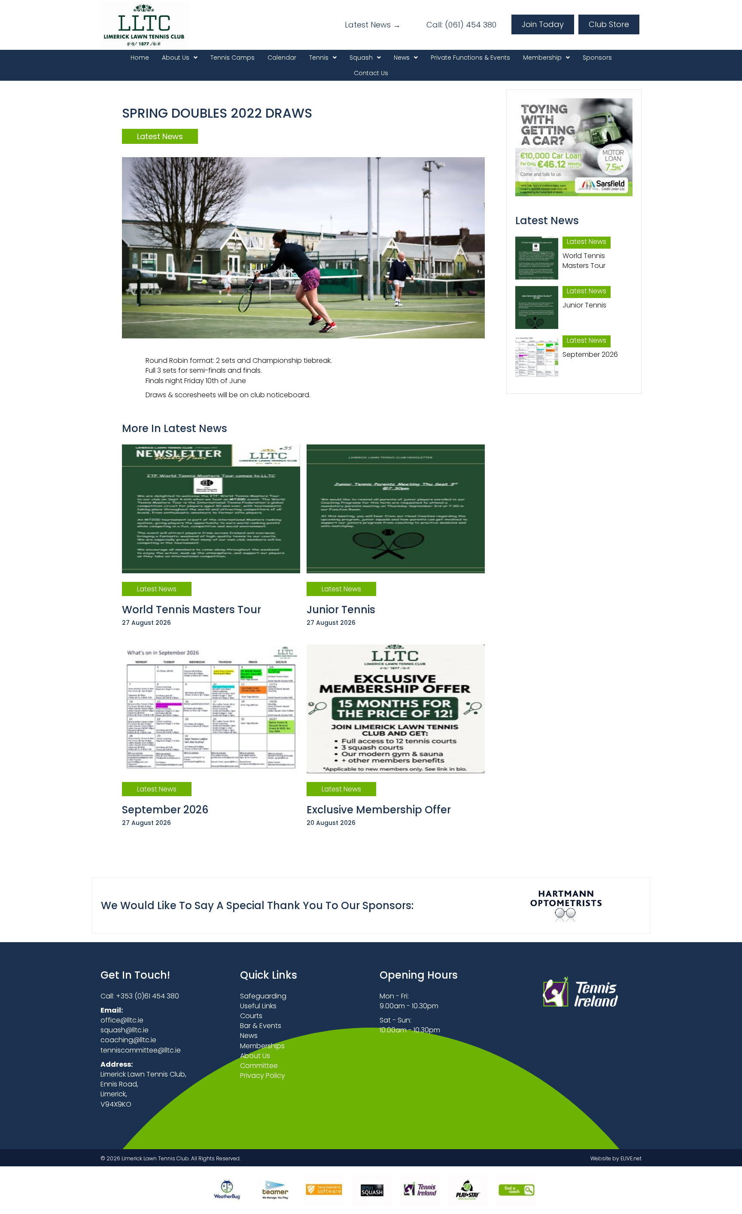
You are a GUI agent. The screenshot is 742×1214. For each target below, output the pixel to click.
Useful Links (258, 1006)
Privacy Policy (262, 1075)
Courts (251, 1016)
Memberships (262, 1046)
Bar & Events (260, 1026)
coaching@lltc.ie (128, 1040)
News (249, 1036)
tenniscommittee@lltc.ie (140, 1050)
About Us (255, 1056)
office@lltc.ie (121, 1020)
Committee (259, 1066)
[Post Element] (211, 541)
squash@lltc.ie (124, 1030)
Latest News (160, 136)
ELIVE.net (631, 1158)
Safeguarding (263, 996)
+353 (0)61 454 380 (147, 996)
